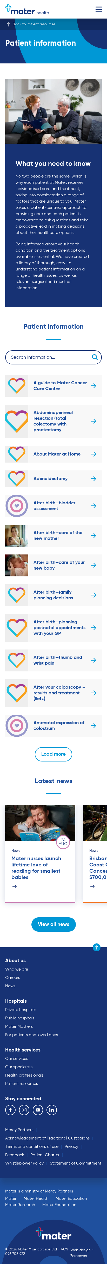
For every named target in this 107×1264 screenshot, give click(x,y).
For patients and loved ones (31, 1035)
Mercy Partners (19, 1130)
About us (15, 960)
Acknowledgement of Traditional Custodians (47, 1138)
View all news (53, 924)
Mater (10, 1199)
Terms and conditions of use (31, 1147)
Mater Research (20, 1205)
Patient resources (21, 1084)
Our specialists (18, 1067)
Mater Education (71, 1199)
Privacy (71, 1147)
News (10, 986)
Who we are (16, 969)
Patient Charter (44, 1155)
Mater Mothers (19, 1027)
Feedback (14, 1155)
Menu (98, 9)
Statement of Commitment (75, 1163)
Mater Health (36, 1199)
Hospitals (16, 1001)
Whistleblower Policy (24, 1163)
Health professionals (24, 1075)
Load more (53, 754)
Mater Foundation (59, 1205)
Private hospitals (20, 1010)
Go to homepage (27, 9)
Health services (23, 1050)
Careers (12, 978)
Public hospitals (19, 1018)
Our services (16, 1059)
